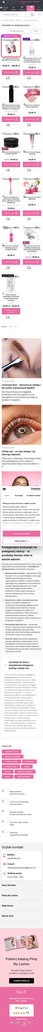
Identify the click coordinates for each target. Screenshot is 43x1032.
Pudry (7, 777)
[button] (10, 56)
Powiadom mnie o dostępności (11, 311)
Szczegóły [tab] (19, 495)
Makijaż (19, 20)
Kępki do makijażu (25, 772)
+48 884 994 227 (13, 858)
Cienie (26, 767)
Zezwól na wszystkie (21, 534)
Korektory (29, 762)
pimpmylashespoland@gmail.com (22, 868)
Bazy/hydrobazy (24, 777)
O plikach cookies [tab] (33, 495)
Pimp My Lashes (8, 20)
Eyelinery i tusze (11, 751)
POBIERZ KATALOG (22, 981)
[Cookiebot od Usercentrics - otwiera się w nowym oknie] (30, 489)
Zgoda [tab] (6, 495)
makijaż (15, 576)
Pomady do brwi (11, 762)
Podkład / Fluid (11, 767)
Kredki (7, 772)
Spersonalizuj (20, 541)
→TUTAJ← (23, 3)
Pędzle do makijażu (12, 756)
